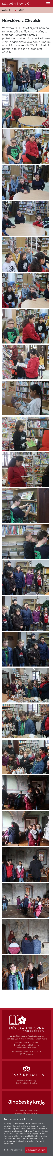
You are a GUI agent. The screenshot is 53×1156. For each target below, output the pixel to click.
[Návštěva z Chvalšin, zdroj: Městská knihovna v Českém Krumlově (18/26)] (25, 685)
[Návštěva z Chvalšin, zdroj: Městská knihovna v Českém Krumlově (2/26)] (25, 111)
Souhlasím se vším (35, 1150)
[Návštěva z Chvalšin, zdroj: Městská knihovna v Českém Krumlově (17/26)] (25, 649)
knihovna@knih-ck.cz (30, 1045)
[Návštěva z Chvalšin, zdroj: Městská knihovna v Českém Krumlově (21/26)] (25, 792)
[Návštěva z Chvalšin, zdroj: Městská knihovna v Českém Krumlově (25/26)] (25, 936)
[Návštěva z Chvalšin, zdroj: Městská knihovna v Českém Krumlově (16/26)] (25, 613)
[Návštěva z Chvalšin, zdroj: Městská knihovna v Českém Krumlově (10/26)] (25, 398)
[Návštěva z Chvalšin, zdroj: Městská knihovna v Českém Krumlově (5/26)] (25, 218)
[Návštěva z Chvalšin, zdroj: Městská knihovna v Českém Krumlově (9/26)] (25, 362)
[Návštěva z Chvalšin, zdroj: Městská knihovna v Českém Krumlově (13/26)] (25, 505)
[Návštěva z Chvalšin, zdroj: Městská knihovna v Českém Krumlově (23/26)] (25, 864)
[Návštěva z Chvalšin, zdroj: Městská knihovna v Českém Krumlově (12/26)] (25, 469)
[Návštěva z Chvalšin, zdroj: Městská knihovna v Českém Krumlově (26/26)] (25, 972)
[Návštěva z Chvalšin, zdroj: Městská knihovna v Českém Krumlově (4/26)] (25, 182)
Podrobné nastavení (13, 1150)
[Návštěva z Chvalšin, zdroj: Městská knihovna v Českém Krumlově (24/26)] (25, 900)
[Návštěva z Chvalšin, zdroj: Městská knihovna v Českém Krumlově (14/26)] (25, 541)
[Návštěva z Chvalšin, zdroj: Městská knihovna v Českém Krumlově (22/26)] (25, 828)
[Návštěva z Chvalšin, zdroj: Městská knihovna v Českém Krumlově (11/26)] (25, 434)
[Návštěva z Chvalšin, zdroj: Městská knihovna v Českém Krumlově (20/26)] (25, 757)
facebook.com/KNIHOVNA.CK (28, 1052)
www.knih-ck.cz (29, 1048)
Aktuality (7, 10)
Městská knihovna (16, 3)
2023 (21, 10)
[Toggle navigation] (48, 3)
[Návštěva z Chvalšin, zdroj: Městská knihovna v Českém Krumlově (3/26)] (25, 146)
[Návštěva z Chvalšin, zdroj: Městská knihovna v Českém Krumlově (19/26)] (25, 721)
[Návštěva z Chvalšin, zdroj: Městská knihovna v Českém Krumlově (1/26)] (25, 75)
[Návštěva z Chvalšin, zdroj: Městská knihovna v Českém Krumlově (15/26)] (25, 577)
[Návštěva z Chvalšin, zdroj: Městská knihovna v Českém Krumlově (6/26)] (25, 254)
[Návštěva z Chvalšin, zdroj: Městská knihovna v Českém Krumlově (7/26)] (25, 290)
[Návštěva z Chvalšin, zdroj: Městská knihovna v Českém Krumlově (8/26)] (25, 326)
